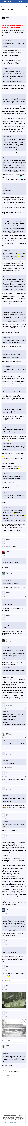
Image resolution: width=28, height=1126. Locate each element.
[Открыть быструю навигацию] (26, 6)
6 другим (15, 534)
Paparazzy (9, 573)
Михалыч (8, 539)
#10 (25, 757)
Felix (7, 909)
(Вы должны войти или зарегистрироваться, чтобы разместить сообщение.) (14, 1071)
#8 (25, 708)
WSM (7, 733)
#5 (25, 596)
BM (9, 534)
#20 (25, 1050)
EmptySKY (6, 534)
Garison (8, 17)
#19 (25, 1016)
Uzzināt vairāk (12, 1122)
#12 (25, 792)
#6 (25, 619)
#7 (25, 644)
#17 (25, 970)
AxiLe (7, 551)
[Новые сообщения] (19, 1)
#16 (25, 944)
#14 (25, 839)
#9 (25, 737)
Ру (6, 640)
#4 (25, 577)
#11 (25, 776)
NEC (11, 534)
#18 (25, 989)
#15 (25, 913)
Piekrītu (5, 1122)
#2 (25, 543)
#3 (25, 555)
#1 (25, 21)
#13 (25, 818)
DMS (7, 704)
